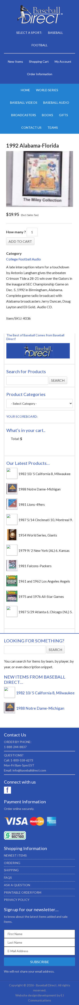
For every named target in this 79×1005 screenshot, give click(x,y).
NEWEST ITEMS (15, 855)
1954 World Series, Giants (37, 535)
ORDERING (12, 863)
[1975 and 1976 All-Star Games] (11, 600)
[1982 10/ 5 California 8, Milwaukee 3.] (11, 477)
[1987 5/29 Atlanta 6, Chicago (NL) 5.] (11, 616)
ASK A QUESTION (17, 885)
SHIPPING (11, 870)
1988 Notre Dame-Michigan (39, 489)
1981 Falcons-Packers (35, 566)
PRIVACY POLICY (16, 900)
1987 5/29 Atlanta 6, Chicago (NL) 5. (45, 612)
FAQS (8, 877)
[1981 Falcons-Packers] (11, 570)
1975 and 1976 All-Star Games (41, 597)
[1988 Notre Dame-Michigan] (11, 493)
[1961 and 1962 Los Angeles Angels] (11, 585)
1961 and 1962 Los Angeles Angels (44, 581)
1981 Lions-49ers (31, 504)
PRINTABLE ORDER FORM (22, 892)
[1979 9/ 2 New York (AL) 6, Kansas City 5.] (11, 554)
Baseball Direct (39, 15)
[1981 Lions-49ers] (11, 508)
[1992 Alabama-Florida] (39, 179)
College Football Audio (23, 259)
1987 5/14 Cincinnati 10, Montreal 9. (45, 520)
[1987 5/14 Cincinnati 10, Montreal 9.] (11, 524)
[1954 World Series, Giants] (11, 539)
